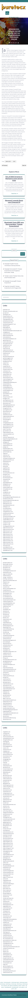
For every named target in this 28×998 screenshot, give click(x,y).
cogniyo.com (6, 481)
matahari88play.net (7, 387)
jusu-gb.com (6, 313)
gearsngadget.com (7, 824)
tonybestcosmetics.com (8, 948)
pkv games (22, 987)
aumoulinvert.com (7, 685)
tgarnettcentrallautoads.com (10, 580)
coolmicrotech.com (7, 935)
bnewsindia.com (6, 909)
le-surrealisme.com (7, 596)
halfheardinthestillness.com (9, 669)
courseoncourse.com (8, 322)
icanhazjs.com (6, 692)
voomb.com (5, 421)
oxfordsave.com (6, 371)
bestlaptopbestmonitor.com (10, 659)
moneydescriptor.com (8, 389)
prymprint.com (6, 474)
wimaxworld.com (7, 638)
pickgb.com (5, 447)
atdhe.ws (5, 666)
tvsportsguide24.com (8, 424)
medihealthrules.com (8, 921)
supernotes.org (6, 456)
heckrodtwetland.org (8, 667)
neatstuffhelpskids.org (8, 629)
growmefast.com (7, 431)
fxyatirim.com (6, 782)
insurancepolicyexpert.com (9, 600)
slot (14, 161)
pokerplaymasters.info (8, 321)
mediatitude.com (7, 590)
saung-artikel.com (7, 374)
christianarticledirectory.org (9, 718)
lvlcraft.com (6, 803)
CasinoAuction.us (7, 680)
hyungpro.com (6, 398)
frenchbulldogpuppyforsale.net (10, 709)
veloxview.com (6, 545)
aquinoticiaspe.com (7, 380)
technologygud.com (7, 444)
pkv (16, 989)
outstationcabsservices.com (9, 930)
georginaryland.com (7, 661)
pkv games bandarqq (13, 985)
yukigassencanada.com (8, 812)
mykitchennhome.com (8, 684)
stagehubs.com (6, 732)
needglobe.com (6, 492)
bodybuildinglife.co (7, 440)
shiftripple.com (6, 507)
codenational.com (7, 956)
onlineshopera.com (7, 765)
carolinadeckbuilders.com (9, 603)
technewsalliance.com (8, 872)
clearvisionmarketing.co (8, 883)
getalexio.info (6, 471)
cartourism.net (6, 697)
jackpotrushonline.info (8, 335)
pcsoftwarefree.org (7, 770)
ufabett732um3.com (8, 877)
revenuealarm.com (7, 963)
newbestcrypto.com (8, 369)
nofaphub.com (6, 751)
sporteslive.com (7, 403)
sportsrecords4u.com (8, 838)
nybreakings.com (7, 929)
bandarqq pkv (8, 987)
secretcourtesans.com (8, 736)
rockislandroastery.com (8, 959)
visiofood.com (6, 901)
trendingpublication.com (8, 526)
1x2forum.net (6, 733)
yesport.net (6, 363)
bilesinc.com (6, 617)
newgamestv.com (7, 408)
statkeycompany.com (8, 601)
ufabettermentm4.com (8, 529)
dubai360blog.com (7, 427)
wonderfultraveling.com (8, 635)
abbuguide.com (6, 783)
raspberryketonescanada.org (9, 919)
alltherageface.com (7, 955)
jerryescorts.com (7, 418)
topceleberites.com (7, 840)
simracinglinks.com (7, 593)
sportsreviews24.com (8, 426)
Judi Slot (16, 15)
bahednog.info (6, 326)
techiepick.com (6, 911)
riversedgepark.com (7, 746)
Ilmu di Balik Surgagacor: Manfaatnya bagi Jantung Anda (14, 178)
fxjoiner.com (6, 951)
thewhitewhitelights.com (9, 664)
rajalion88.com (6, 743)
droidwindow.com (7, 903)
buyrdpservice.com (7, 361)
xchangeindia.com (7, 934)
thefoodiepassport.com (8, 687)
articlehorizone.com (7, 814)
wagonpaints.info (7, 880)
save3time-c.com (7, 585)
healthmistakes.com (8, 448)
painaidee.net (6, 392)
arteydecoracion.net (7, 656)
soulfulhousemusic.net (8, 513)
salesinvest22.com (7, 895)
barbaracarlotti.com (7, 701)
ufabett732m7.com (7, 900)
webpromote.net (7, 653)
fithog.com (5, 658)
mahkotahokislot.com (8, 432)
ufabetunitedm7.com (8, 537)
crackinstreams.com (7, 820)
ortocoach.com (6, 494)
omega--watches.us (7, 577)
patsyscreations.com (8, 754)
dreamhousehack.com (8, 937)
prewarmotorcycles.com (8, 592)
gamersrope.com (7, 340)
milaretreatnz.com (7, 619)
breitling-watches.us (8, 579)
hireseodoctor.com (7, 825)
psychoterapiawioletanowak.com (11, 500)
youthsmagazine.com (8, 390)
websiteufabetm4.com (8, 854)
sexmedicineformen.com (8, 505)
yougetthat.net (6, 366)
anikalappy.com (6, 858)
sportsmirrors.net (7, 411)
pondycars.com (6, 914)
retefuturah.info (6, 869)
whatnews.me (6, 887)
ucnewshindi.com (7, 337)
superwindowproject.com (9, 688)
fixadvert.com (6, 582)
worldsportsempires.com (9, 458)
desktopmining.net (7, 703)
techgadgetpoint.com (8, 423)
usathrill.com (6, 922)
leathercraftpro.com (7, 487)
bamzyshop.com (7, 913)
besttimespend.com (8, 477)
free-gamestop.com (7, 343)
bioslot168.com (7, 969)
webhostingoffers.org (8, 786)
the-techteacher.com (8, 938)
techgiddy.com (6, 332)
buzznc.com (5, 950)
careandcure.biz (6, 479)
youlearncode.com (7, 780)
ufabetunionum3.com (8, 843)
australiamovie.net (7, 566)
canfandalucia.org (7, 925)
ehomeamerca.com (7, 790)
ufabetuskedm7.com (8, 539)
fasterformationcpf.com (8, 356)
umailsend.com (6, 353)
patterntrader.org (7, 452)
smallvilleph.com (7, 622)
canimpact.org (6, 693)
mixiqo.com (5, 490)
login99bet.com (7, 735)
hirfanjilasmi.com (7, 484)
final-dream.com (7, 888)
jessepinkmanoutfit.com (8, 351)
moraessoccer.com (7, 630)
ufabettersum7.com (7, 531)
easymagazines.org (7, 482)
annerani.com (6, 611)
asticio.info (5, 466)
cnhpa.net (5, 453)
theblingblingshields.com (9, 405)
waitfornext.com (7, 882)
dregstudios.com (7, 627)
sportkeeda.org (6, 476)
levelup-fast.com (7, 829)
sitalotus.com (6, 455)
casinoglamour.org (7, 714)
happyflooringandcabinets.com (10, 439)
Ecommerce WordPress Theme (14, 995)
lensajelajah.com (7, 759)
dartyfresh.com (6, 767)
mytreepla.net (6, 830)
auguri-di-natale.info (7, 574)
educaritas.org (6, 757)
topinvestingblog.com (8, 604)
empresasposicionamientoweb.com (11, 946)
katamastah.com (7, 461)
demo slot (8, 161)
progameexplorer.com (8, 958)
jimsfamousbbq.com (7, 562)
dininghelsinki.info (7, 859)
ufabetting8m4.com (7, 841)
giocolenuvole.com (7, 775)
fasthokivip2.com (7, 376)
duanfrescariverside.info (8, 861)
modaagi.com (6, 621)
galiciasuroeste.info (7, 624)
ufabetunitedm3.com (8, 536)
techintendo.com (7, 791)
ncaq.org (5, 762)
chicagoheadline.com (8, 740)
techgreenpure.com (7, 793)
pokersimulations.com (8, 832)
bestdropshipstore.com (8, 795)
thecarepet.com (6, 314)
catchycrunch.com (7, 749)
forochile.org (6, 632)
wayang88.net (6, 853)
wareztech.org (6, 348)
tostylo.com (6, 364)
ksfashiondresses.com (8, 450)
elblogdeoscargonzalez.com (9, 651)
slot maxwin (4, 985)
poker (1, 982)
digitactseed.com (7, 801)
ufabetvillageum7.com (8, 848)
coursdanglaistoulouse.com (9, 571)
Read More (14, 193)
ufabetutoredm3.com (8, 540)
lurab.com (5, 964)
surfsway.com (6, 798)
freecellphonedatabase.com (9, 338)
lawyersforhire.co (7, 384)
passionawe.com (7, 495)
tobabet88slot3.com (8, 519)
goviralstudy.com (7, 695)
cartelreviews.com (7, 796)
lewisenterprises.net (8, 769)
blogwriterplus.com (7, 316)
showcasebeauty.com (8, 598)
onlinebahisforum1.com (8, 738)
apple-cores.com (7, 698)
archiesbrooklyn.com (8, 645)
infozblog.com (6, 648)
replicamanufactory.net (8, 833)
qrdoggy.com (6, 442)
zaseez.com (6, 748)
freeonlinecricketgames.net (9, 640)
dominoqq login (15, 982)
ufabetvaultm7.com (7, 846)
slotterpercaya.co (7, 508)
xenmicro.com (6, 764)
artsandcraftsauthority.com (9, 971)
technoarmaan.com (7, 945)
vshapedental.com (7, 924)
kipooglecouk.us (7, 682)
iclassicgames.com (7, 372)
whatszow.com (6, 788)
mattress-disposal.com (8, 437)
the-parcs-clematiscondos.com (10, 311)
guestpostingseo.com (8, 317)
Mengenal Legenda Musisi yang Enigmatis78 (14, 201)
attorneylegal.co (7, 419)
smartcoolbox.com (7, 510)
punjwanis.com (6, 309)
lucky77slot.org (7, 429)
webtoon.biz (6, 395)
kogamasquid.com (7, 711)
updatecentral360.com (8, 460)
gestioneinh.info (6, 892)
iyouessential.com (7, 777)
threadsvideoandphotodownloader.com (12, 330)
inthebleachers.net (7, 705)
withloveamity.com (7, 778)
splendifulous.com (7, 837)
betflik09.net (6, 761)
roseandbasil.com (7, 663)
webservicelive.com (7, 972)
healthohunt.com (7, 867)
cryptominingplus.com (8, 379)
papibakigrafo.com (7, 690)
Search (14, 250)
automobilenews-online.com (9, 940)
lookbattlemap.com (7, 359)
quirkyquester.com (7, 503)
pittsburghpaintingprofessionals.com (11, 497)
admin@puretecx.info (14, 44)
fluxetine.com (6, 674)
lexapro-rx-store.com (8, 706)
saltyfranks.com (6, 609)
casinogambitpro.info (8, 319)
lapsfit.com (5, 827)
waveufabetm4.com (7, 851)
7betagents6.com (7, 817)
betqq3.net (5, 677)
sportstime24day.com (8, 401)
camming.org (6, 741)
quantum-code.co (7, 885)
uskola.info (5, 879)
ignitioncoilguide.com (8, 966)
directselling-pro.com (8, 961)
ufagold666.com (7, 906)
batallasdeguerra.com (8, 625)
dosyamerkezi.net (7, 595)
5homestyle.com (7, 719)
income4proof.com (7, 756)
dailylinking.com (6, 772)
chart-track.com (6, 634)
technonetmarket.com (8, 874)
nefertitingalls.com (7, 753)
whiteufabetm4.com (8, 856)
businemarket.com (7, 385)
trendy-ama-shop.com (8, 898)
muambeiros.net (7, 646)
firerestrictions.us (7, 643)
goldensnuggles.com (8, 358)
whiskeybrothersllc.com (8, 549)
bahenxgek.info (6, 327)
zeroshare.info (6, 616)
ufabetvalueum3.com (8, 845)
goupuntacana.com (7, 744)
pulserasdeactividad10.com (9, 700)
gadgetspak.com (7, 822)
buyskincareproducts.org (8, 708)
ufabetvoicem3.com (7, 850)
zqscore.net (6, 463)
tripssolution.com (7, 809)
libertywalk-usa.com (8, 564)
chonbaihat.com (6, 650)
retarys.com (6, 355)
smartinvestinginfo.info (8, 871)
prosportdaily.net (7, 893)
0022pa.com (6, 614)
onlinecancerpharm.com (8, 434)
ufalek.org (5, 435)
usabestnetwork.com (8, 350)
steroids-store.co (7, 655)
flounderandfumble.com (8, 866)
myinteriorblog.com (7, 908)
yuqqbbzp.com (6, 816)
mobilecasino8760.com (8, 676)
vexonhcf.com (6, 587)
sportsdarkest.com (7, 393)
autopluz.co (5, 583)
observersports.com (8, 377)
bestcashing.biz (6, 642)
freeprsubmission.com (8, 904)
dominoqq (2, 984)
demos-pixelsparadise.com (9, 588)
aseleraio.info (6, 465)
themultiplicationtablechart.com (10, 713)
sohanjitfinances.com (8, 511)
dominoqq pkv (7, 982)
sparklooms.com (7, 515)
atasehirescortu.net (7, 414)
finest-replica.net (7, 890)
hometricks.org (6, 486)
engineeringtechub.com (8, 416)
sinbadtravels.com (7, 345)
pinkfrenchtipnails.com (8, 406)
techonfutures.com (7, 916)
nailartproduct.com (7, 799)
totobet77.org (6, 524)
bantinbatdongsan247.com (9, 324)
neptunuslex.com (7, 572)
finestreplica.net (7, 864)
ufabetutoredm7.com (8, 542)
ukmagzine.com (6, 347)
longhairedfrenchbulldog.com (10, 382)
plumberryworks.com (8, 498)
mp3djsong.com (6, 569)
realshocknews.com (7, 445)
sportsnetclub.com (7, 368)
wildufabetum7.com (7, 550)
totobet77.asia (6, 523)
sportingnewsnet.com (8, 400)
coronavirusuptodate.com (9, 819)
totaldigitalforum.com (8, 943)
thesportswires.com (8, 397)
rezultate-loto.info (7, 835)
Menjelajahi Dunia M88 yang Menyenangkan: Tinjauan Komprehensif (14, 224)
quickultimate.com (7, 502)
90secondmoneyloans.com (9, 804)
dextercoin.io (6, 716)
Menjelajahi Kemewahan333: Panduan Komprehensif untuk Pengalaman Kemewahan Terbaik (13, 270)
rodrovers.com (6, 807)
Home (11, 14)
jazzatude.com (6, 613)
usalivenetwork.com (8, 334)
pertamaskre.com (7, 329)
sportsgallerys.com (7, 410)
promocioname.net (7, 637)
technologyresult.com (8, 785)
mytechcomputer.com (8, 967)
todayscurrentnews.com (8, 521)
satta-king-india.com (8, 811)
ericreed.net (6, 672)
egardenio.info (6, 468)
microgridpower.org (7, 489)
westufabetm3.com (7, 547)
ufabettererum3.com (8, 528)
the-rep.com (6, 608)
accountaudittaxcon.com (8, 473)
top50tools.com (7, 606)
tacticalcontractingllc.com (9, 516)
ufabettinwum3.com (8, 534)
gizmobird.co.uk (6, 567)
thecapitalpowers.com (8, 518)
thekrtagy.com (6, 932)
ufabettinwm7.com (7, 532)
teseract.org (6, 896)
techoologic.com (7, 917)
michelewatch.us (7, 575)
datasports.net (6, 413)
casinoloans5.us (6, 679)
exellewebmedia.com (8, 342)
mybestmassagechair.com (9, 671)
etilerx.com (5, 862)
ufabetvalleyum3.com (8, 544)
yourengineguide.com (8, 927)
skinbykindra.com (7, 953)
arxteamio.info (6, 469)
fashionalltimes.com (7, 942)
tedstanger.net (6, 875)
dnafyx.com (5, 774)
